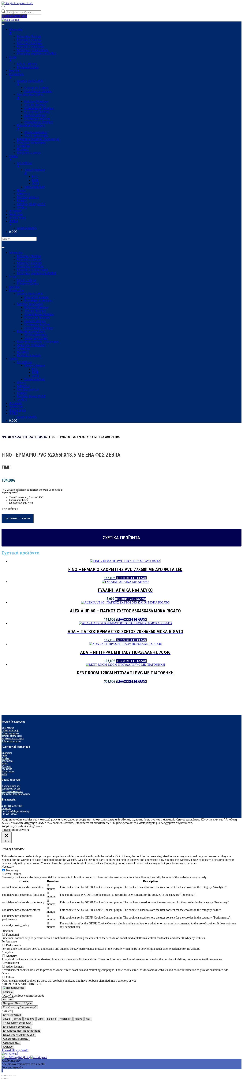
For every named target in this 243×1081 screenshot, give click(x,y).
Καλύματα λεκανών (29, 355)
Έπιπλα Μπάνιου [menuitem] (34, 171)
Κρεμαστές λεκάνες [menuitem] (36, 87)
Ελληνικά (12, 1053)
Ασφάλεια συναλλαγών (13, 738)
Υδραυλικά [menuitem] (16, 214)
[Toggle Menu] (3, 247)
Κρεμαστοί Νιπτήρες (37, 317)
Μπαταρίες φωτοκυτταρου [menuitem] (32, 50)
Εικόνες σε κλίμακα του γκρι (18, 1034)
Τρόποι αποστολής (10, 730)
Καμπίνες (15, 286)
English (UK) (21, 1057)
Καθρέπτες (23, 386)
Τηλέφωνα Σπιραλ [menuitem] (28, 67)
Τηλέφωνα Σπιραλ (28, 283)
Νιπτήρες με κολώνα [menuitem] (37, 118)
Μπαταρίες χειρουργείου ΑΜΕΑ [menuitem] (36, 53)
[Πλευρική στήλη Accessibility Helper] (14, 988)
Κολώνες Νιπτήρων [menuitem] (36, 101)
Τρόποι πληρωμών (10, 733)
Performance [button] (9, 941)
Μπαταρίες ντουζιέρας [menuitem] (30, 46)
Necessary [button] (8, 866)
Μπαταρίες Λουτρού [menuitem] (29, 39)
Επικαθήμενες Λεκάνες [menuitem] (38, 91)
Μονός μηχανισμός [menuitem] (35, 132)
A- (4, 999)
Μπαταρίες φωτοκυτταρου (32, 269)
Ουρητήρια (23, 348)
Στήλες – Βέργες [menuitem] (27, 63)
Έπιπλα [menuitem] (13, 157)
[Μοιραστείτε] (6, 1075)
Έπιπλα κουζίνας (34, 379)
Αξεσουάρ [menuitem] (15, 210)
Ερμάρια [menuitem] (22, 200)
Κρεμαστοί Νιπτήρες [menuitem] (37, 111)
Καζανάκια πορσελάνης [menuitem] (31, 127)
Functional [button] (8, 930)
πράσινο (29, 1018)
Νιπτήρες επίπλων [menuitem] (28, 197)
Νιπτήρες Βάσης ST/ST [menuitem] (31, 204)
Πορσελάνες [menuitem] (16, 75)
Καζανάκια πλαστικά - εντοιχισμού (38, 341)
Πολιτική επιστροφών (12, 736)
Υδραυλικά (16, 406)
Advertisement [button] (10, 962)
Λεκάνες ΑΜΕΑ (27, 416)
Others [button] (5, 973)
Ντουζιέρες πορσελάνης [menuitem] (31, 142)
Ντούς (4, 755)
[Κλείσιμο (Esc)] (3, 1075)
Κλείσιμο (8, 992)
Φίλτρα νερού (17, 410)
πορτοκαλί (65, 1018)
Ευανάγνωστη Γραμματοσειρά (19, 1007)
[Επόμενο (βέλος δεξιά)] (6, 1078)
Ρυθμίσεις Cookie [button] (12, 826)
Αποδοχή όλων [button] (33, 826)
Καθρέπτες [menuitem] (23, 193)
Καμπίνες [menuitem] (15, 70)
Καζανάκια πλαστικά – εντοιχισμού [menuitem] (38, 139)
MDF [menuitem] (35, 180)
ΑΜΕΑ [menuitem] (13, 222)
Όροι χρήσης (8, 728)
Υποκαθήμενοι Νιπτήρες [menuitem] (39, 108)
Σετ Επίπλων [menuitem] (24, 164)
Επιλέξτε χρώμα (12, 1014)
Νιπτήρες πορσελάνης (30, 304)
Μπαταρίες (15, 252)
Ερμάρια (22, 392)
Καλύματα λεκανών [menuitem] (29, 152)
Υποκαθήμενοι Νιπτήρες (39, 314)
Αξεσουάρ (15, 403)
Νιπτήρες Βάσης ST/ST (31, 396)
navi (88, 1018)
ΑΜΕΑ (13, 413)
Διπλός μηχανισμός (36, 338)
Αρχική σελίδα (11, 437)
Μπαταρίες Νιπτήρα (29, 256)
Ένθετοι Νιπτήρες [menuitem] (35, 104)
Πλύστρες (23, 351)
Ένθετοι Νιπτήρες (35, 310)
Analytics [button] (7, 952)
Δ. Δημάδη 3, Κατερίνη (12, 806)
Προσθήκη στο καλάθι (17, 518)
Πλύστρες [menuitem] (23, 149)
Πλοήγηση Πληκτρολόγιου (17, 1003)
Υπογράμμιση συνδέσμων (17, 1022)
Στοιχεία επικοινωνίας (12, 791)
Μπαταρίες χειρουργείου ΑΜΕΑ (36, 273)
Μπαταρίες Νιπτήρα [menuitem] (29, 36)
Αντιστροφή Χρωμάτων (15, 1038)
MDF (35, 372)
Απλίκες (22, 399)
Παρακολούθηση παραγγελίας (16, 794)
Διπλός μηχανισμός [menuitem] (36, 135)
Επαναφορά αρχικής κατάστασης (21, 1030)
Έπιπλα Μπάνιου (34, 365)
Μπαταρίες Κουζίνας (29, 263)
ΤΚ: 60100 (6, 808)
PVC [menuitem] (35, 176)
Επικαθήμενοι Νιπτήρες (38, 327)
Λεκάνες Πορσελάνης (30, 293)
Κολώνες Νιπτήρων (36, 307)
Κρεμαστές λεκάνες (36, 297)
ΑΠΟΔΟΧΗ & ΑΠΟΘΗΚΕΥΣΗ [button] (22, 984)
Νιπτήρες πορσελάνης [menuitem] (30, 96)
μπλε (40, 1018)
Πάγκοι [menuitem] (21, 190)
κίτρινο (78, 1018)
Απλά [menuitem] (35, 183)
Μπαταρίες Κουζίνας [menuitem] (29, 43)
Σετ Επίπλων (24, 362)
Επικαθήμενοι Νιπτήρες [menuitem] (38, 122)
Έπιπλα (13, 358)
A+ (11, 999)
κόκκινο (51, 1018)
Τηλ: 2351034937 (9, 814)
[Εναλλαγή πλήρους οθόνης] (10, 1075)
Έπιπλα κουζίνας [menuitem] (34, 186)
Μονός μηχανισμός (35, 334)
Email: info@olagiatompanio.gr (16, 811)
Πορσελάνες (16, 290)
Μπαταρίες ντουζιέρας (30, 266)
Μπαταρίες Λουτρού (29, 259)
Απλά (35, 375)
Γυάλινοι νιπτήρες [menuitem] (35, 115)
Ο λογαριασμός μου (11, 786)
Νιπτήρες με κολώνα (37, 324)
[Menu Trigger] (3, 24)
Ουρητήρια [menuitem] (23, 145)
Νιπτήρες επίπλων (28, 389)
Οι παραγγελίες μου (11, 788)
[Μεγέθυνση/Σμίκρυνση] (14, 1075)
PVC (35, 369)
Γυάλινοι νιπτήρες (35, 321)
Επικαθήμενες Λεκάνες (38, 300)
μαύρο (6, 1018)
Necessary (12, 870)
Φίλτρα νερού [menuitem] (17, 217)
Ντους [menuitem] (13, 58)
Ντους (13, 276)
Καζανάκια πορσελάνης (31, 331)
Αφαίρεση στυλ (11, 1042)
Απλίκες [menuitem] (22, 207)
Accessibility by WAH (15, 1050)
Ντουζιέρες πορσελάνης (31, 345)
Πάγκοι (21, 382)
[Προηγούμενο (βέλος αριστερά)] (3, 1078)
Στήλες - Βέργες (26, 280)
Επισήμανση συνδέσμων (16, 1026)
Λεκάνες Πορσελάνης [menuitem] (30, 82)
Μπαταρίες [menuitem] (15, 31)
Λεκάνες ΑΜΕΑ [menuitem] (27, 228)
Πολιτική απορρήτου (11, 741)
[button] (14, 16)
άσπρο (17, 1018)
